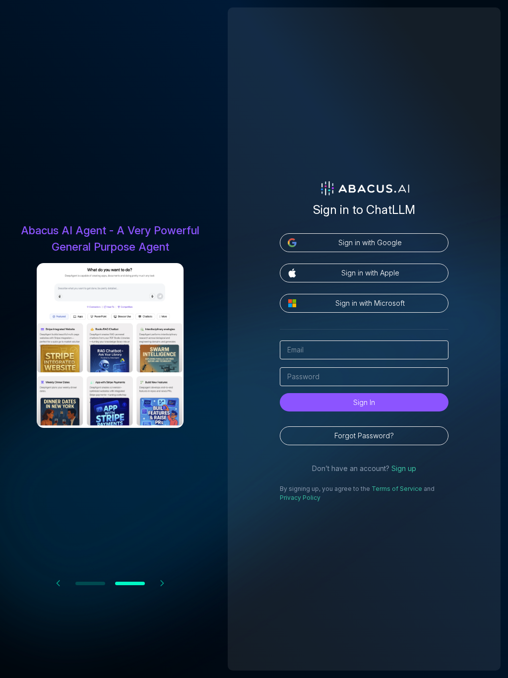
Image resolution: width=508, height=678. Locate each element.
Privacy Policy (300, 497)
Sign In (364, 402)
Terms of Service (397, 488)
